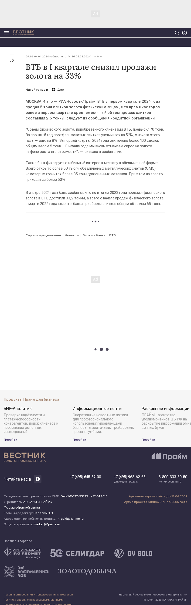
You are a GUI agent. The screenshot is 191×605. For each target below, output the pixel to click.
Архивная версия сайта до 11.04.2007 (158, 496)
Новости (72, 235)
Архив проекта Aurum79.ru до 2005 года (155, 502)
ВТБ (112, 235)
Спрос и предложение (43, 235)
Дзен (61, 89)
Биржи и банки (94, 235)
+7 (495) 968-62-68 (130, 479)
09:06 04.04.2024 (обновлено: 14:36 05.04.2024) (59, 56)
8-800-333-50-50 (173, 479)
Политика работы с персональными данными (34, 599)
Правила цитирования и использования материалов (38, 594)
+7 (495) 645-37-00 (85, 477)
